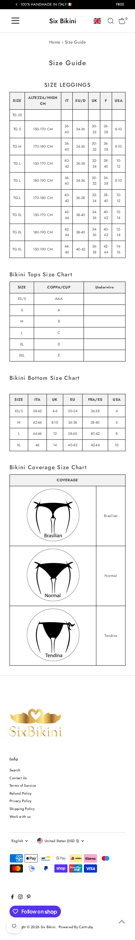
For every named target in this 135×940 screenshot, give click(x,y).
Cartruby (86, 927)
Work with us (20, 816)
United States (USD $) (62, 840)
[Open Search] (111, 21)
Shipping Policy (22, 808)
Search (15, 770)
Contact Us (18, 778)
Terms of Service (23, 785)
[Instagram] (20, 898)
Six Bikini (62, 21)
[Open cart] (122, 21)
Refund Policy (21, 793)
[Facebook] (12, 898)
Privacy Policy (21, 800)
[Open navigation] (15, 21)
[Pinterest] (28, 898)
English (17, 840)
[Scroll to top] (121, 922)
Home (54, 42)
